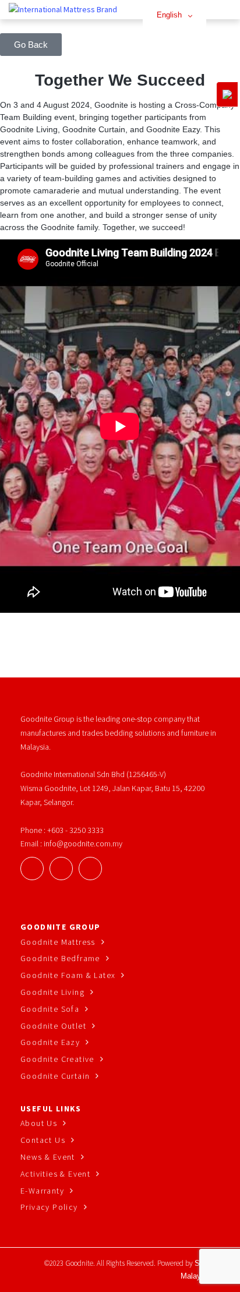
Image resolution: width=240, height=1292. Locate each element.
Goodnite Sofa (49, 1009)
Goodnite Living (52, 992)
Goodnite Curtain (55, 1076)
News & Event (47, 1157)
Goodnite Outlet (53, 1026)
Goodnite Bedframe (60, 958)
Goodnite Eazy (50, 1042)
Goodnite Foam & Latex (67, 975)
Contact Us (42, 1140)
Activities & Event (55, 1174)
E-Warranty (42, 1190)
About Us (38, 1123)
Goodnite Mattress (58, 942)
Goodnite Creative (57, 1059)
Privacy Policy (49, 1207)
